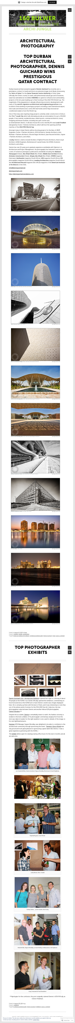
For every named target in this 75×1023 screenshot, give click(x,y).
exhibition (16, 1005)
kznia (25, 632)
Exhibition (38, 1006)
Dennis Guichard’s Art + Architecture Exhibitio (24, 698)
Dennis (26, 714)
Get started (52, 2)
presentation (26, 634)
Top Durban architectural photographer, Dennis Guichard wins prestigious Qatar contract (37, 69)
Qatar (53, 636)
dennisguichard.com (15, 171)
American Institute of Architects (21, 636)
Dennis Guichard (47, 636)
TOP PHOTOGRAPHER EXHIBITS (37, 650)
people (20, 634)
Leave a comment (60, 636)
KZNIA (14, 734)
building (16, 634)
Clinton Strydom (14, 711)
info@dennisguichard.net (17, 168)
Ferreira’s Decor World (53, 726)
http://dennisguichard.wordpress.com (21, 174)
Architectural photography (36, 636)
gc (25, 1003)
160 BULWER (37, 18)
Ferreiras (12, 724)
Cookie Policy (36, 1019)
